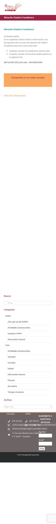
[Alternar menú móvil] (51, 4)
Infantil (11, 368)
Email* (41, 440)
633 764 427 (34, 421)
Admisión (12, 357)
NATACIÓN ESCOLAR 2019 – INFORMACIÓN (23, 62)
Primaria (11, 380)
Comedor (12, 362)
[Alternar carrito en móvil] (46, 4)
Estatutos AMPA (15, 333)
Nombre (42, 432)
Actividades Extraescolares (19, 327)
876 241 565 (17, 421)
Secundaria (12, 386)
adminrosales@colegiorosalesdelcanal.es (29, 429)
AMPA (8, 316)
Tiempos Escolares (16, 392)
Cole (7, 345)
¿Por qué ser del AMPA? (18, 322)
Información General (16, 339)
